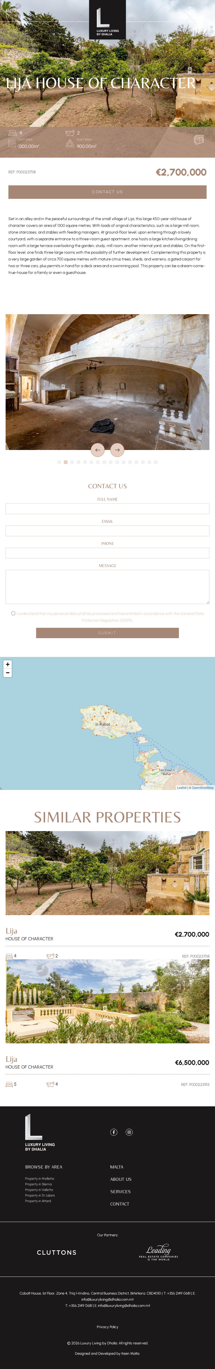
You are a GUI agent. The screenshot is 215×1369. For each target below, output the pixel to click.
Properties (36, 63)
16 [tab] (156, 462)
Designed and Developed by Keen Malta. (107, 1353)
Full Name (107, 499)
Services (120, 1191)
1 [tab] (59, 462)
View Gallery (200, 140)
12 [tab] (130, 462)
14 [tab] (143, 462)
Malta (116, 1167)
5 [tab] (85, 462)
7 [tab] (98, 462)
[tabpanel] (107, 382)
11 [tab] (123, 462)
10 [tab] (117, 462)
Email (107, 521)
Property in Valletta (39, 1190)
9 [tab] (111, 462)
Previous (98, 450)
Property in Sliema (38, 1184)
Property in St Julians (40, 1195)
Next (117, 450)
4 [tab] (78, 462)
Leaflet (181, 787)
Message (107, 566)
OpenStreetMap (203, 787)
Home (12, 63)
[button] (12, 11)
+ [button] (8, 664)
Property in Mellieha (39, 1179)
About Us (121, 1179)
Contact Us (107, 192)
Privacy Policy (107, 1327)
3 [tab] (72, 462)
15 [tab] (149, 462)
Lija (59, 63)
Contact (119, 1204)
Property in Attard (38, 1201)
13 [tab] (136, 462)
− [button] (8, 672)
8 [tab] (104, 462)
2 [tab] (65, 462)
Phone (107, 543)
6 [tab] (91, 462)
